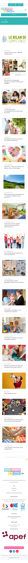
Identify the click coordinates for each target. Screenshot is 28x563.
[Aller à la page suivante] (19, 457)
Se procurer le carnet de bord (14, 493)
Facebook (10, 551)
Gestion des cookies (17, 555)
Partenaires (14, 496)
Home (2, 19)
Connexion (19, 4)
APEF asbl (14, 522)
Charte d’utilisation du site (6, 555)
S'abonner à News (26, 459)
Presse (14, 490)
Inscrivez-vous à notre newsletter (14, 547)
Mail (14, 551)
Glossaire (14, 488)
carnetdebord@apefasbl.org (14, 516)
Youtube (17, 551)
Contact (14, 513)
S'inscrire (11, 4)
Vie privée (25, 555)
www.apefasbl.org (14, 528)
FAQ (14, 486)
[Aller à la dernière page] (22, 457)
